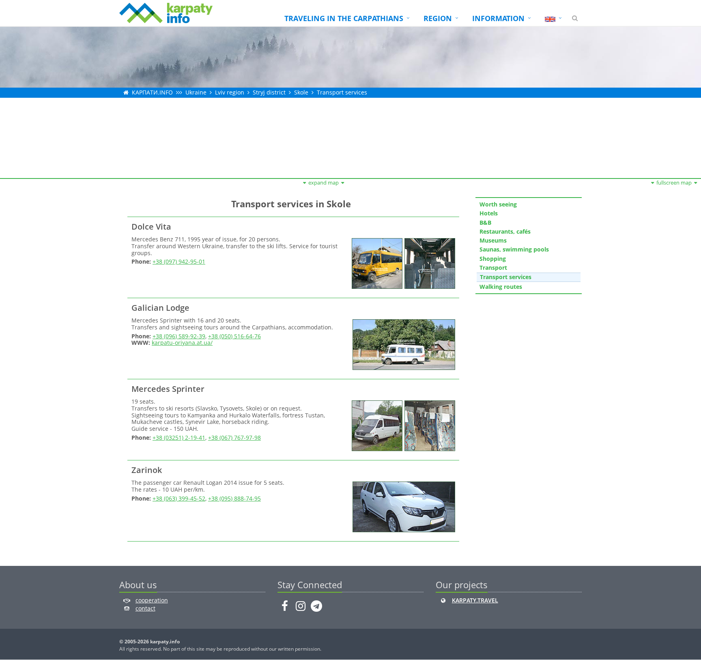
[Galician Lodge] (402, 344)
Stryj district (269, 92)
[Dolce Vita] (376, 263)
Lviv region (229, 92)
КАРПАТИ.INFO (152, 92)
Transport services (342, 92)
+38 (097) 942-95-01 (179, 261)
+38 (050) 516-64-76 (234, 336)
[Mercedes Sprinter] (376, 425)
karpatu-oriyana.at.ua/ (182, 342)
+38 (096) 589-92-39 (179, 336)
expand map (323, 182)
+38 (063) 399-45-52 (179, 498)
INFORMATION (498, 18)
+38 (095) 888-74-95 (234, 498)
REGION (438, 18)
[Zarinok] (402, 506)
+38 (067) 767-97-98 (234, 437)
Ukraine (195, 92)
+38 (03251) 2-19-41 (179, 437)
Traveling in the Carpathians (343, 18)
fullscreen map (674, 182)
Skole (301, 92)
